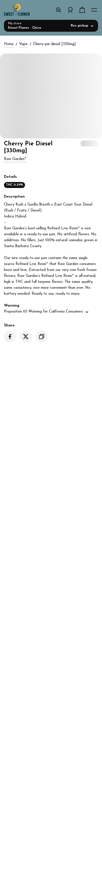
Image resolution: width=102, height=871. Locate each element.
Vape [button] (23, 44)
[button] (15, 159)
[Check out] (82, 10)
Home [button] (9, 44)
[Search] (58, 10)
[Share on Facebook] (10, 337)
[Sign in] (70, 10)
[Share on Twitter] (26, 337)
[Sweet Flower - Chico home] (22, 10)
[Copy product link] (42, 337)
